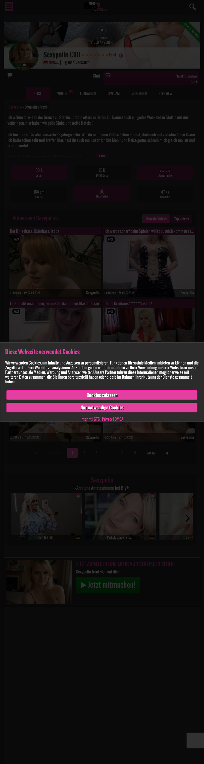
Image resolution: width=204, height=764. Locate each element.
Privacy (107, 418)
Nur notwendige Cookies (102, 407)
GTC (97, 418)
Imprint (86, 418)
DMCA (119, 418)
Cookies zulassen (102, 395)
